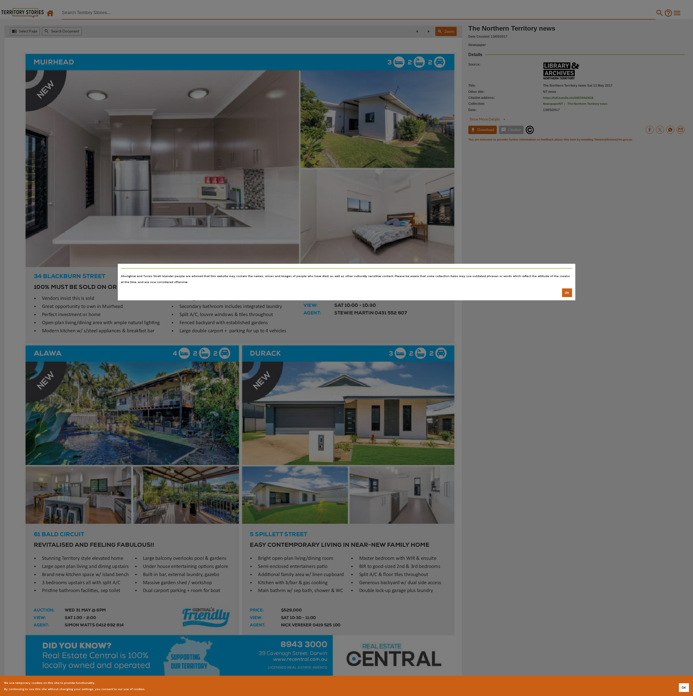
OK (567, 292)
